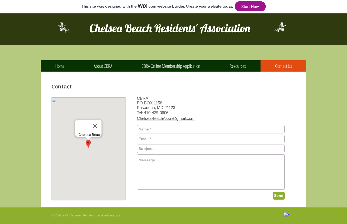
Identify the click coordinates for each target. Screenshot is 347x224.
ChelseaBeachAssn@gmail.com (166, 118)
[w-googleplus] (286, 215)
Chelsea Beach (120, 28)
